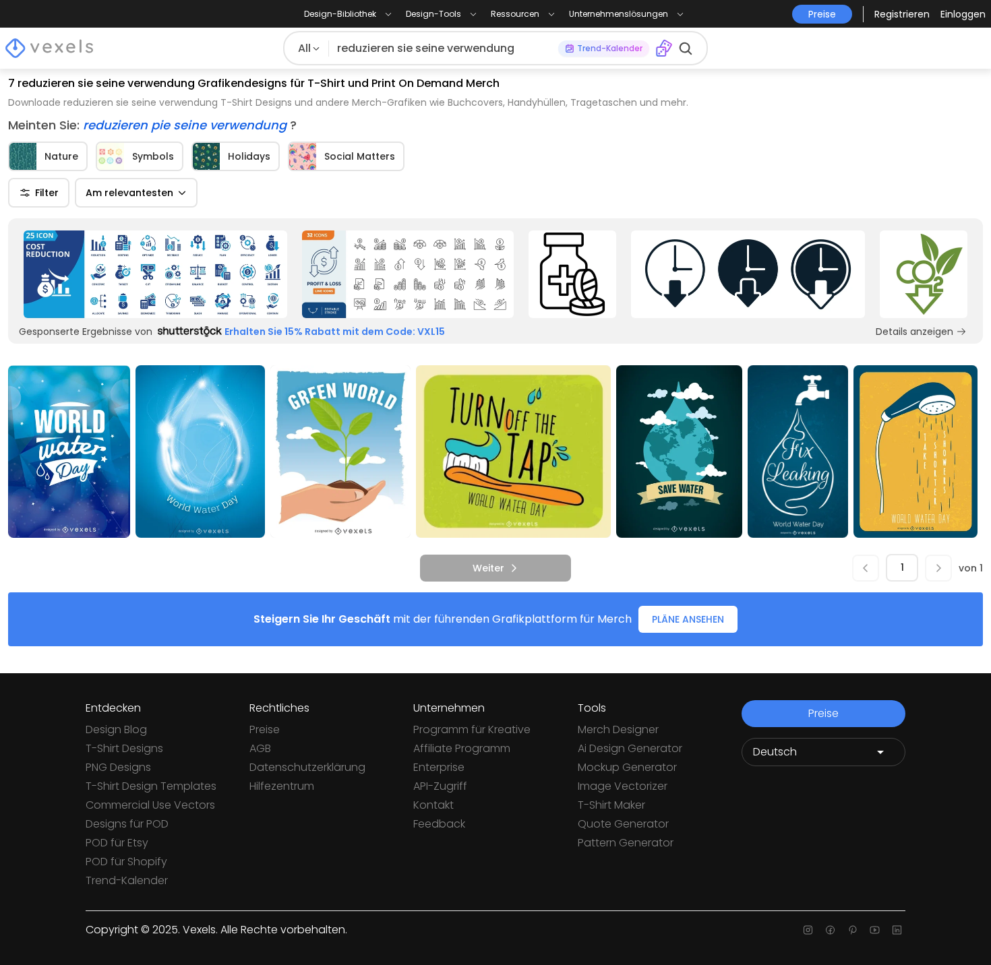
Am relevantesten (129, 192)
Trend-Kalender (127, 880)
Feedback (439, 824)
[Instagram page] (808, 930)
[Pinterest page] (852, 930)
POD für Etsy (117, 842)
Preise (264, 729)
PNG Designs (118, 767)
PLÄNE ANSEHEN (688, 619)
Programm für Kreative (472, 729)
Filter (47, 192)
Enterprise (438, 767)
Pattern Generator (625, 842)
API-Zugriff (440, 786)
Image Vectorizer (622, 786)
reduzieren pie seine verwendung (186, 125)
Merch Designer (618, 729)
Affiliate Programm (461, 748)
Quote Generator (623, 824)
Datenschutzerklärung (307, 767)
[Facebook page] (830, 930)
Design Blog (116, 729)
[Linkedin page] (897, 930)
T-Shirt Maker (611, 805)
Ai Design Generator (630, 748)
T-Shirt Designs (124, 748)
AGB (260, 748)
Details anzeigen (914, 331)
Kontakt (433, 805)
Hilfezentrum (281, 786)
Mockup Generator (627, 767)
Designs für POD (127, 824)
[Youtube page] (874, 930)
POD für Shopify (126, 861)
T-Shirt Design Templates (151, 786)
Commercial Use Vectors (150, 805)
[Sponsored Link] (155, 274)
